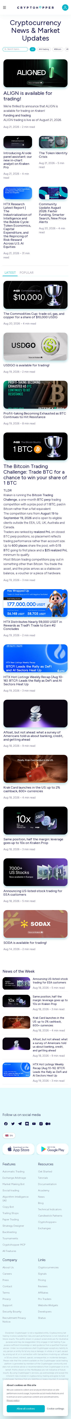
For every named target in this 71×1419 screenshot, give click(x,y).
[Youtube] (34, 1123)
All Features (9, 1251)
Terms (6, 1292)
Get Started (45, 1171)
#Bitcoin (57, 49)
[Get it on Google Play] (52, 1149)
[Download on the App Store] (18, 1149)
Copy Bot (8, 1206)
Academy (43, 1190)
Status (42, 1317)
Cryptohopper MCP (14, 1244)
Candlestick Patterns (50, 1215)
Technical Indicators (50, 1209)
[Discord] (27, 1123)
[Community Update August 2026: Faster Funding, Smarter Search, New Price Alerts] (53, 193)
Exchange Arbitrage (14, 1177)
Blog (41, 1203)
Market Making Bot (14, 1184)
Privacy (7, 1299)
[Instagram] (41, 1123)
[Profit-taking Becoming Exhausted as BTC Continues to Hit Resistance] (35, 395)
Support (7, 1305)
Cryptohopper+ (47, 1222)
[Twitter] (13, 1123)
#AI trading (44, 49)
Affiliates (43, 1292)
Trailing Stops (11, 1213)
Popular (26, 272)
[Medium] (48, 1123)
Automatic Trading (13, 1171)
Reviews (43, 1286)
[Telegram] (20, 1123)
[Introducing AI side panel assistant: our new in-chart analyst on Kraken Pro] (17, 142)
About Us (8, 1267)
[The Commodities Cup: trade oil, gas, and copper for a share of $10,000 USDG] (35, 295)
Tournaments (10, 1238)
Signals (42, 1273)
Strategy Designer (13, 1225)
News (41, 1196)
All (32, 49)
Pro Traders (44, 1299)
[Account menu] (65, 7)
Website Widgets (48, 1305)
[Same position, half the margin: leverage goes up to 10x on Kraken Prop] (35, 821)
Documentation (47, 1184)
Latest (10, 272)
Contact (7, 1286)
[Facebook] (6, 1123)
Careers (7, 1273)
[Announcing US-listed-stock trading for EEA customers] (35, 872)
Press (6, 1280)
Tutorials (43, 1177)
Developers (45, 1311)
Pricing (42, 1280)
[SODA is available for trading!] (35, 924)
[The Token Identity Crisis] (53, 142)
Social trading (11, 1190)
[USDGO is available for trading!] (35, 347)
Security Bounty (12, 1311)
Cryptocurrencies (48, 1267)
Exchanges (44, 1228)
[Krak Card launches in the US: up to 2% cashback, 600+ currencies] (35, 769)
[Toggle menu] (4, 7)
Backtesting (10, 1232)
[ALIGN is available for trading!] (35, 73)
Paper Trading (11, 1219)
